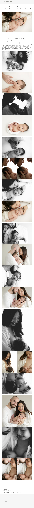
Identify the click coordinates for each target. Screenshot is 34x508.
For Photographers (17, 500)
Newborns (24, 38)
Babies (22, 38)
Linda (4, 489)
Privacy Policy (17, 499)
